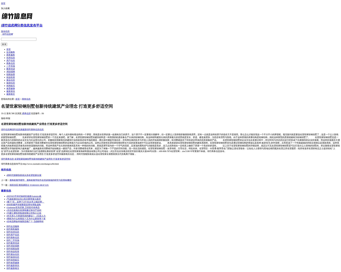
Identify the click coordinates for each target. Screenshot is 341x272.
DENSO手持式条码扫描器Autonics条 (23, 196)
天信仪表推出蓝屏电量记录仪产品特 (23, 210)
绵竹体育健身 (12, 263)
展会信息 (10, 80)
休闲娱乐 (10, 86)
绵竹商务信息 (7, 159)
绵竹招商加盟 (12, 249)
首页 (3, 3)
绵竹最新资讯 (12, 265)
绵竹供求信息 (12, 232)
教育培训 (10, 69)
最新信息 (6, 190)
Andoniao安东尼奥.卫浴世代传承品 (23, 207)
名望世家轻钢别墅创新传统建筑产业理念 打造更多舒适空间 (42, 159)
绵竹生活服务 (12, 226)
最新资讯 (10, 91)
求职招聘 (10, 72)
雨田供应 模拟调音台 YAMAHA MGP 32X (29, 185)
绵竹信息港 (17, 129)
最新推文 (10, 94)
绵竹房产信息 (12, 235)
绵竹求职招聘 (12, 246)
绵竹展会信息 (12, 254)
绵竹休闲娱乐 (12, 260)
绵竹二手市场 (12, 240)
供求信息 (10, 58)
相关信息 (6, 169)
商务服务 (10, 55)
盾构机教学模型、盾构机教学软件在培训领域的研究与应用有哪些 (40, 180)
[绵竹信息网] (17, 19)
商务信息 (10, 63)
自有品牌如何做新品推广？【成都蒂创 (24, 221)
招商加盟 (10, 74)
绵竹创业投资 (12, 251)
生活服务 (10, 52)
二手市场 (10, 66)
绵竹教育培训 (12, 243)
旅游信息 (10, 83)
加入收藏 (5, 8)
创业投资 (10, 77)
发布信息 (5, 31)
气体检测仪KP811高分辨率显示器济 (23, 199)
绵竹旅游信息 (12, 257)
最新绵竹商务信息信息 (33, 129)
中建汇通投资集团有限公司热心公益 (23, 213)
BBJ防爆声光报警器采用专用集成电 (23, 205)
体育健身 (10, 88)
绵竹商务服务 (12, 229)
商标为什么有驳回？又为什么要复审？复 (26, 219)
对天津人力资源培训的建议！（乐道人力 (26, 216)
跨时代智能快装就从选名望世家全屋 (23, 175)
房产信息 (10, 60)
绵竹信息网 (6, 129)
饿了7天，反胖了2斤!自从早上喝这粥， (25, 202)
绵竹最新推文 (12, 268)
